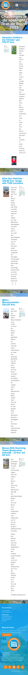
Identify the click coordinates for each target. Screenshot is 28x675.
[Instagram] (5, 667)
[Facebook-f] (10, 667)
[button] (17, 5)
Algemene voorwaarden (13, 654)
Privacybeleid (16, 656)
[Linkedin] (14, 667)
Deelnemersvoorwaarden (8, 652)
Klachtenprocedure (7, 656)
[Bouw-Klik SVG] (22, 667)
